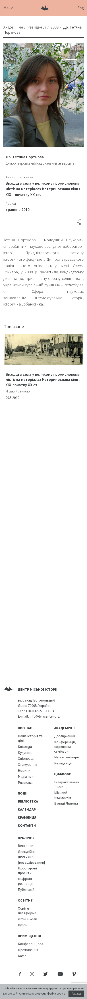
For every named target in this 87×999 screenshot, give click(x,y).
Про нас (25, 728)
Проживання (28, 949)
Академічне (65, 728)
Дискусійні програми (26, 854)
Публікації (26, 889)
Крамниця (27, 817)
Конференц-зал (30, 943)
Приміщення (29, 935)
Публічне (26, 837)
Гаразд (76, 993)
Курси (22, 925)
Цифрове (62, 774)
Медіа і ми (25, 776)
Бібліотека (28, 801)
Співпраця (26, 758)
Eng (80, 7)
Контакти (27, 825)
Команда (25, 746)
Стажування (27, 764)
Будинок (24, 752)
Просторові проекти (27, 870)
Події (23, 793)
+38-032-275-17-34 (39, 711)
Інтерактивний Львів (66, 784)
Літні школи (27, 919)
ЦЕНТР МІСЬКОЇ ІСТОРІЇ (38, 689)
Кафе (22, 956)
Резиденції (63, 763)
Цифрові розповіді (25, 881)
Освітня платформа (27, 910)
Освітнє (25, 900)
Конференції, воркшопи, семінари (65, 746)
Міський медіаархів (62, 794)
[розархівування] (31, 862)
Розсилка (25, 782)
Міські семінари (66, 757)
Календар (27, 809)
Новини (24, 770)
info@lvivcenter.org (44, 716)
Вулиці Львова (66, 803)
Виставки (25, 845)
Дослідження (64, 736)
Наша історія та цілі (30, 738)
